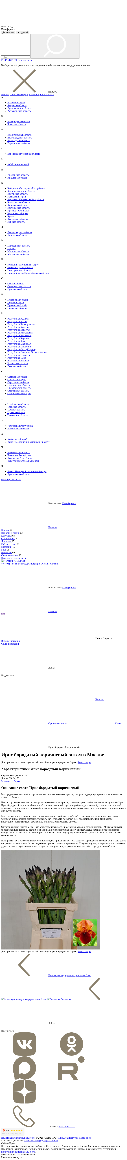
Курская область (16, 221)
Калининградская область (21, 191)
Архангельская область (19, 108)
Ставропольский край (19, 393)
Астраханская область (19, 111)
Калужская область (17, 194)
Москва (5, 94)
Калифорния (69, 503)
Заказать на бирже (10, 781)
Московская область (18, 251)
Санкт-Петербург (19, 94)
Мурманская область (18, 254)
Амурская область (16, 105)
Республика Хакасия (18, 360)
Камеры (52, 527)
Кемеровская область (18, 202)
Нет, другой (22, 32)
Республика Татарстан (19, 355)
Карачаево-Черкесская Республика (25, 199)
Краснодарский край (18, 210)
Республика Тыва (16, 357)
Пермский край (15, 302)
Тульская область (16, 412)
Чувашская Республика (19, 458)
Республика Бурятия (18, 327)
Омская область (15, 283)
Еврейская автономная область (23, 153)
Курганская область (17, 219)
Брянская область (16, 124)
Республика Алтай (17, 321)
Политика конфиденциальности (18, 1137)
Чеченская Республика (19, 455)
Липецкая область (16, 235)
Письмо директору (68, 1137)
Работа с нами (9, 544)
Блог (4, 549)
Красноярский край (17, 213)
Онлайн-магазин (50, 563)
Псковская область (17, 308)
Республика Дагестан (18, 330)
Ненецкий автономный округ (23, 264)
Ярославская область (18, 474)
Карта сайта (85, 1137)
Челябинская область (18, 452)
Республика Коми (16, 341)
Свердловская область (19, 388)
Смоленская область (18, 390)
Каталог (5, 530)
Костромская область (18, 207)
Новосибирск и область (41, 94)
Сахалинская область (18, 385)
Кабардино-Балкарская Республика (26, 188)
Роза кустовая (25, 60)
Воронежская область (18, 143)
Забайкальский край (18, 164)
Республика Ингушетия (20, 332)
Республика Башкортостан (21, 324)
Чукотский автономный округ (23, 461)
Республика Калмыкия (19, 335)
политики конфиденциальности (18, 1151)
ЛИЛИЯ (13, 60)
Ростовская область (17, 363)
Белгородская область (18, 121)
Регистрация (84, 762)
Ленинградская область (19, 232)
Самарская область (17, 376)
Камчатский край (16, 196)
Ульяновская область (18, 428)
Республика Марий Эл (19, 343)
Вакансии (6, 552)
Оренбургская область (19, 286)
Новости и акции (10, 533)
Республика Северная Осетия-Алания (27, 352)
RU (3, 614)
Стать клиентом (10, 555)
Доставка (6, 541)
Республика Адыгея (17, 318)
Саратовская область (18, 382)
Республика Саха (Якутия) (21, 349)
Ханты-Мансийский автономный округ (28, 442)
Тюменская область (17, 415)
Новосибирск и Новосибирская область (28, 273)
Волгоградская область (19, 137)
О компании (8, 538)
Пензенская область (17, 299)
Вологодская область (18, 140)
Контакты (6, 535)
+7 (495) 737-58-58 (11, 479)
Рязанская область (16, 366)
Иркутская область (17, 177)
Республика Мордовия (19, 346)
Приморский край (17, 305)
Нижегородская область (20, 267)
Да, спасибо (8, 32)
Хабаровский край (17, 439)
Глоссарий (7, 547)
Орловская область (17, 289)
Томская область (16, 409)
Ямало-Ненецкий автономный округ (26, 471)
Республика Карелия (18, 338)
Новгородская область (19, 270)
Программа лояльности (13, 558)
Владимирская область (19, 135)
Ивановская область (18, 175)
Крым (10, 216)
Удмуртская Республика (20, 425)
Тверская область (16, 407)
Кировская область (17, 205)
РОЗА (4, 60)
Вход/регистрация (31, 563)
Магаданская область (18, 245)
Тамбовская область (17, 404)
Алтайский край (16, 102)
